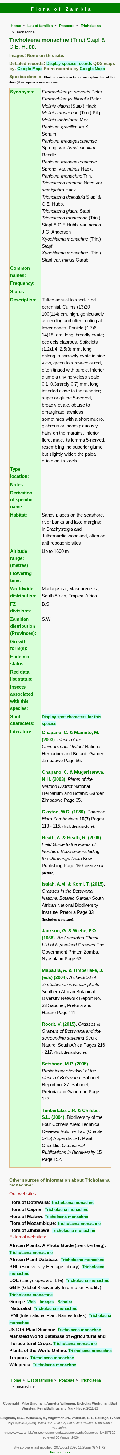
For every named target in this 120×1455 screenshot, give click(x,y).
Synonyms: (22, 91)
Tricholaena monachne (72, 1202)
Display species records (69, 63)
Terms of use (60, 1452)
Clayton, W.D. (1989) (63, 811)
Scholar (65, 1302)
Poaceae (66, 26)
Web (31, 1302)
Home (16, 26)
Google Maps (29, 68)
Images (47, 1302)
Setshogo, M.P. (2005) (65, 1063)
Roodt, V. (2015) (59, 1024)
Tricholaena (91, 26)
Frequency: (22, 283)
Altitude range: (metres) (19, 558)
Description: (23, 299)
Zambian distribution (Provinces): (23, 626)
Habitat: (18, 514)
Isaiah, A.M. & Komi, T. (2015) (73, 884)
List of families (40, 26)
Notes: (17, 484)
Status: (18, 291)
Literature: (21, 731)
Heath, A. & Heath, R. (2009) (71, 837)
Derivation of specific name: (21, 499)
